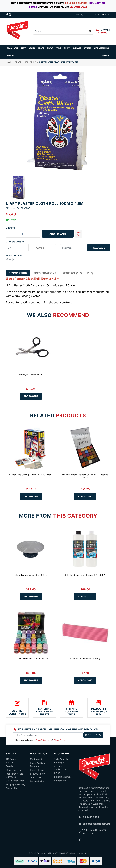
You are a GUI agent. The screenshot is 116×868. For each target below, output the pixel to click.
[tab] (18, 273)
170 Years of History (12, 761)
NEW (23, 48)
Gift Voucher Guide (15, 780)
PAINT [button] (58, 48)
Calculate (98, 247)
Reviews (69, 273)
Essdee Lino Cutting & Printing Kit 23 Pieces (30, 474)
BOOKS (32, 48)
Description (17, 273)
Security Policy (37, 773)
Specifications (44, 273)
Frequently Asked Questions (14, 775)
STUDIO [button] (87, 48)
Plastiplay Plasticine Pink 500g (85, 658)
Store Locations (13, 770)
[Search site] (90, 31)
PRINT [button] (67, 48)
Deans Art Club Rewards (37, 764)
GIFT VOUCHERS (101, 48)
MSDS (57, 773)
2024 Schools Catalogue (61, 761)
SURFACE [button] (77, 48)
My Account (36, 759)
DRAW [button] (50, 48)
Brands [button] (106, 55)
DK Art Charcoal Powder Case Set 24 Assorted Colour (85, 475)
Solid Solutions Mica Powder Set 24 (30, 658)
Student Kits (60, 780)
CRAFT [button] (41, 48)
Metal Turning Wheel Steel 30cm (31, 575)
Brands (9, 766)
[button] (78, 234)
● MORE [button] (10, 55)
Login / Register (101, 14)
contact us (81, 14)
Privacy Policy (59, 740)
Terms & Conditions (44, 740)
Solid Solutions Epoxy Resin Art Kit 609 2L (85, 575)
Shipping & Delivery (15, 784)
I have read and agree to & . (40, 740)
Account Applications (60, 768)
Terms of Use (36, 777)
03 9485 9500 (91, 817)
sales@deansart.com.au (96, 823)
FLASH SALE (12, 48)
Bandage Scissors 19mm (31, 374)
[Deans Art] (17, 30)
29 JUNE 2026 (78, 6)
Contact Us (11, 788)
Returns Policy (37, 781)
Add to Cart (57, 233)
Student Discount (62, 777)
